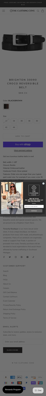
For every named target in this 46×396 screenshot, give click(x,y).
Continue (34, 210)
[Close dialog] (43, 183)
